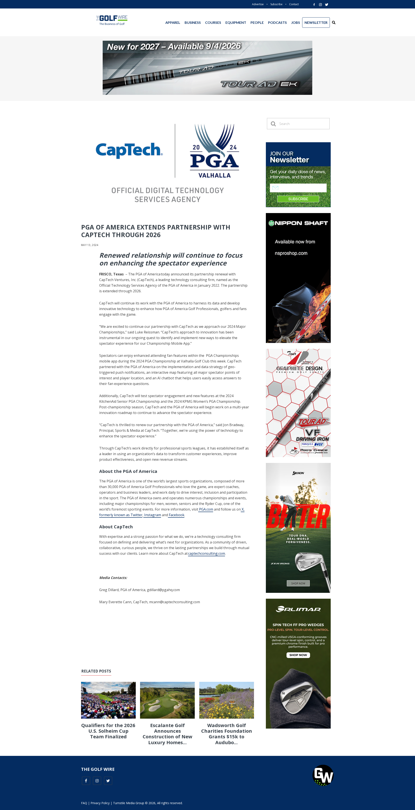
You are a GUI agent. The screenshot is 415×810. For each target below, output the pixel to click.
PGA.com (205, 509)
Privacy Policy (100, 803)
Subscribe (276, 4)
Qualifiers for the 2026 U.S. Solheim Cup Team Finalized (108, 731)
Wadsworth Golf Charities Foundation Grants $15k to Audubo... (226, 733)
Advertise (258, 4)
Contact (294, 4)
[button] (334, 22)
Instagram (152, 515)
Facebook (176, 515)
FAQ (84, 803)
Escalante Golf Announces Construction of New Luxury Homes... (167, 733)
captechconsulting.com (206, 553)
